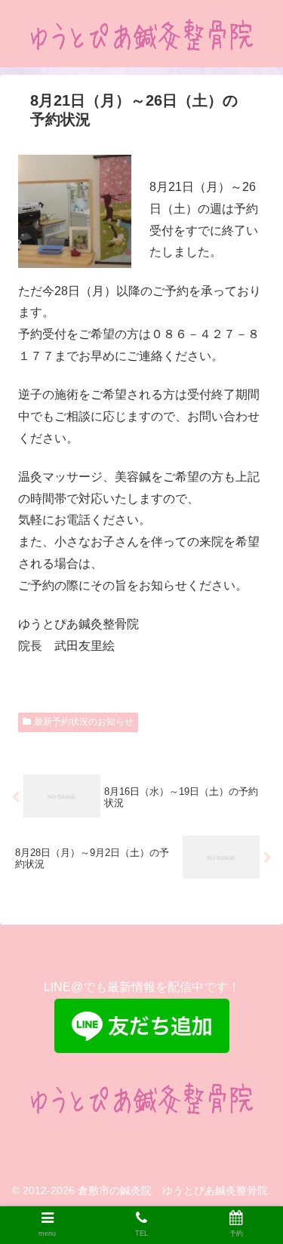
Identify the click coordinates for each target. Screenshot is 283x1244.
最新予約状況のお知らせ (84, 721)
